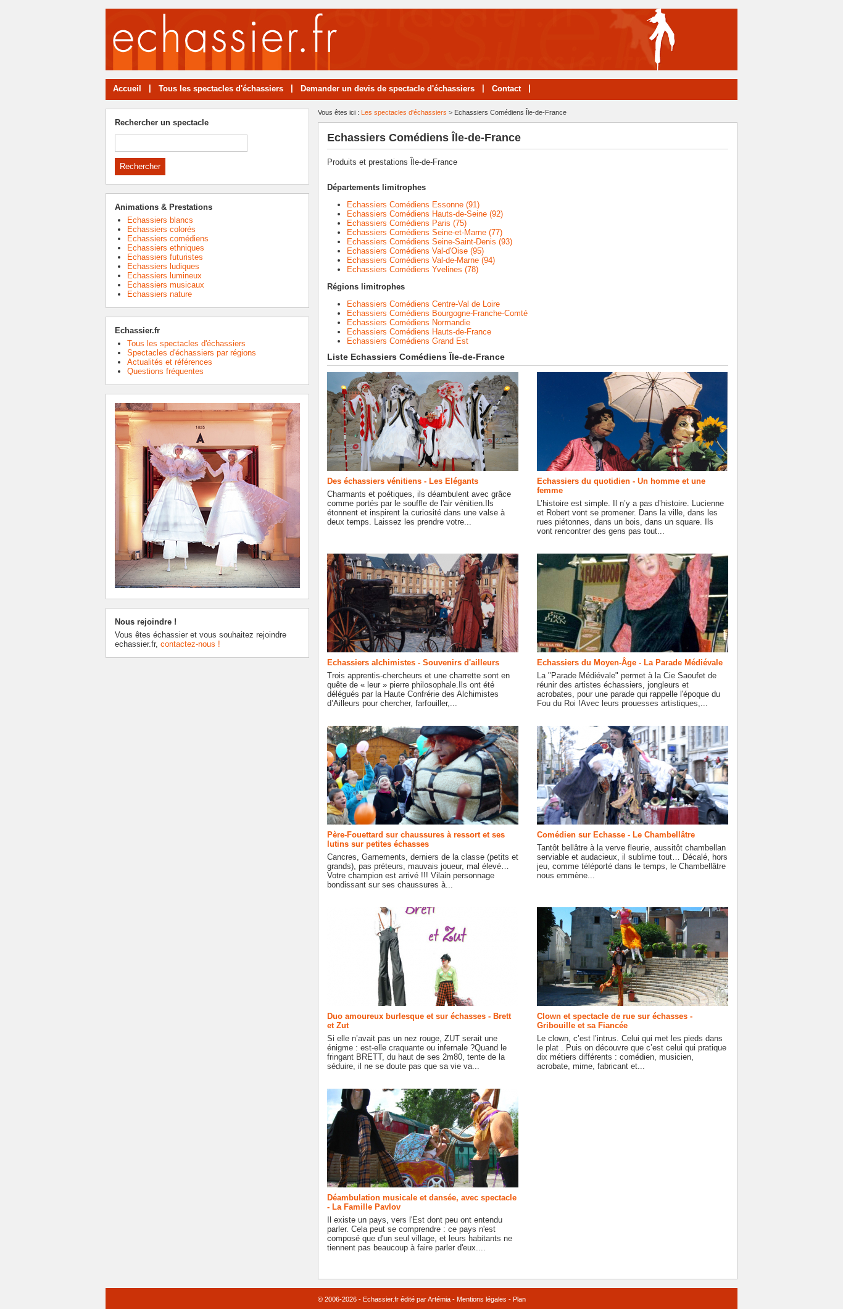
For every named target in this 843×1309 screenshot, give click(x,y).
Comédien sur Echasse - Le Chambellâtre (616, 834)
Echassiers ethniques (165, 247)
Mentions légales (482, 1299)
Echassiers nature (159, 294)
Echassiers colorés (161, 229)
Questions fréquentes (165, 371)
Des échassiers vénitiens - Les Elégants (402, 481)
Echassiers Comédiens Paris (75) (407, 223)
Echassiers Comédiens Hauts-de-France (419, 331)
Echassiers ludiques (163, 266)
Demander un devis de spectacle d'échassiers (388, 88)
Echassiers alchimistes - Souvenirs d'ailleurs (413, 662)
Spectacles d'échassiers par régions (191, 352)
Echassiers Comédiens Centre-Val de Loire (423, 304)
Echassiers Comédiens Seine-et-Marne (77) (424, 232)
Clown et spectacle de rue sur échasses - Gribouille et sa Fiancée (614, 1021)
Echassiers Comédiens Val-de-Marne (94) (421, 260)
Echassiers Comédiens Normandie (408, 322)
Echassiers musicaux (165, 284)
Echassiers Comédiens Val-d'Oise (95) (415, 251)
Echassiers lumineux (164, 275)
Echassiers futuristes (165, 257)
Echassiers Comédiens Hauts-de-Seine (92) (425, 213)
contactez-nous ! (190, 644)
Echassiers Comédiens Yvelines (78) (412, 269)
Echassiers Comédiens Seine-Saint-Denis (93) (429, 241)
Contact (506, 88)
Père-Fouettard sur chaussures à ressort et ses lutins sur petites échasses (416, 839)
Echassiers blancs (160, 220)
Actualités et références (169, 362)
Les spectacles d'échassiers (404, 112)
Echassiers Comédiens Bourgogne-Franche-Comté (437, 313)
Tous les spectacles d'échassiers (221, 88)
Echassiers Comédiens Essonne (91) (413, 204)
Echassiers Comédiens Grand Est (407, 341)
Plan (519, 1299)
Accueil (127, 88)
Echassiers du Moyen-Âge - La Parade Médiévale (630, 662)
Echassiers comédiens (168, 238)
